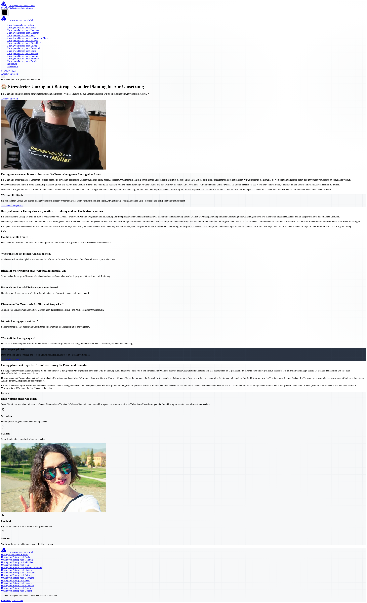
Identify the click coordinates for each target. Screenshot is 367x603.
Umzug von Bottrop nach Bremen (22, 53)
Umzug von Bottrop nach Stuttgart (22, 40)
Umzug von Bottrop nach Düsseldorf (23, 43)
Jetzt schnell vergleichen (12, 205)
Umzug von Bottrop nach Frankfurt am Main (27, 38)
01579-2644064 (8, 8)
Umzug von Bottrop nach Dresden (22, 61)
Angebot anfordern (24, 8)
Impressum (12, 64)
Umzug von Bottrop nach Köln (21, 35)
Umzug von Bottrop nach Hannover (23, 56)
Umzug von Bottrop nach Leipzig (22, 45)
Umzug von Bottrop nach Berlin (21, 27)
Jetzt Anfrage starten (10, 359)
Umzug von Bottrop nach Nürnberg (23, 58)
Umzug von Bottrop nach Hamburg (23, 30)
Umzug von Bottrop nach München (23, 33)
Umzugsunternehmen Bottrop (20, 25)
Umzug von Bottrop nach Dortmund (23, 48)
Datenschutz (12, 66)
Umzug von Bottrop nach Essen (21, 51)
